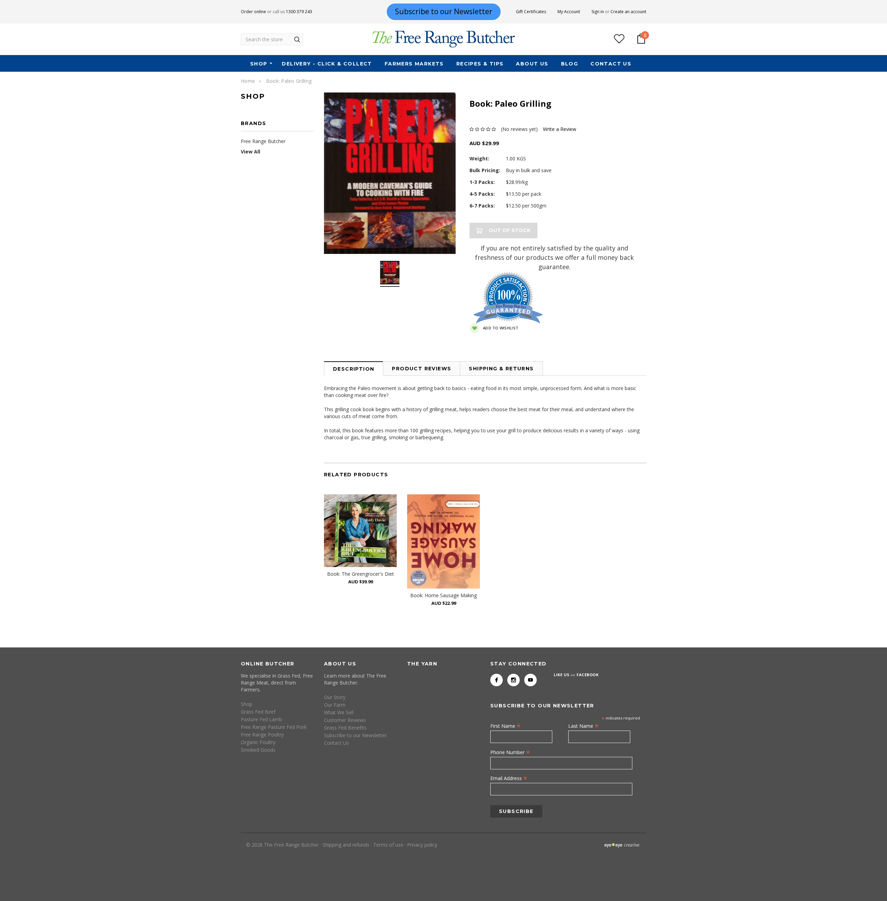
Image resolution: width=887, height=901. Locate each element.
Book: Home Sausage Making (443, 595)
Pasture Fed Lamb (261, 719)
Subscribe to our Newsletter (355, 735)
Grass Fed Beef (258, 711)
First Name (505, 726)
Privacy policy (422, 844)
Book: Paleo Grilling (289, 81)
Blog (569, 64)
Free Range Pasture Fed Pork (274, 727)
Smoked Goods (258, 750)
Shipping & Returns (501, 368)
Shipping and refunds (346, 844)
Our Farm (334, 704)
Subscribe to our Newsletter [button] (443, 11)
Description (353, 369)
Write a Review (559, 129)
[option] (390, 173)
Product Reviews (421, 368)
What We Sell (338, 712)
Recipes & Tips (480, 64)
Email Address (508, 778)
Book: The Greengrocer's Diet (360, 574)
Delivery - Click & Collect (327, 64)
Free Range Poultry (262, 734)
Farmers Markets (414, 64)
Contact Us (610, 64)
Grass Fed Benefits (345, 727)
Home (248, 81)
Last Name (583, 726)
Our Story (334, 697)
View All (250, 151)
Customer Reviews (345, 720)
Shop (258, 64)
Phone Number (510, 752)
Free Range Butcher (263, 141)
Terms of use (388, 844)
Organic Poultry (258, 742)
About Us (532, 64)
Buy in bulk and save (529, 170)
